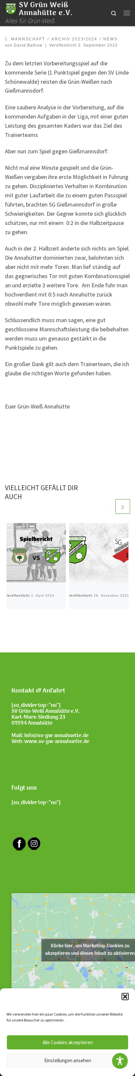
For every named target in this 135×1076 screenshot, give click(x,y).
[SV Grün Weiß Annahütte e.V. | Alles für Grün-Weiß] (11, 8)
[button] (125, 996)
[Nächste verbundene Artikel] (122, 506)
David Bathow (28, 45)
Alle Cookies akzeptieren (68, 1042)
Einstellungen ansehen (67, 1060)
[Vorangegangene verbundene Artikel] (107, 506)
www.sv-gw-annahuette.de (56, 741)
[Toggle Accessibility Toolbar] (119, 1060)
